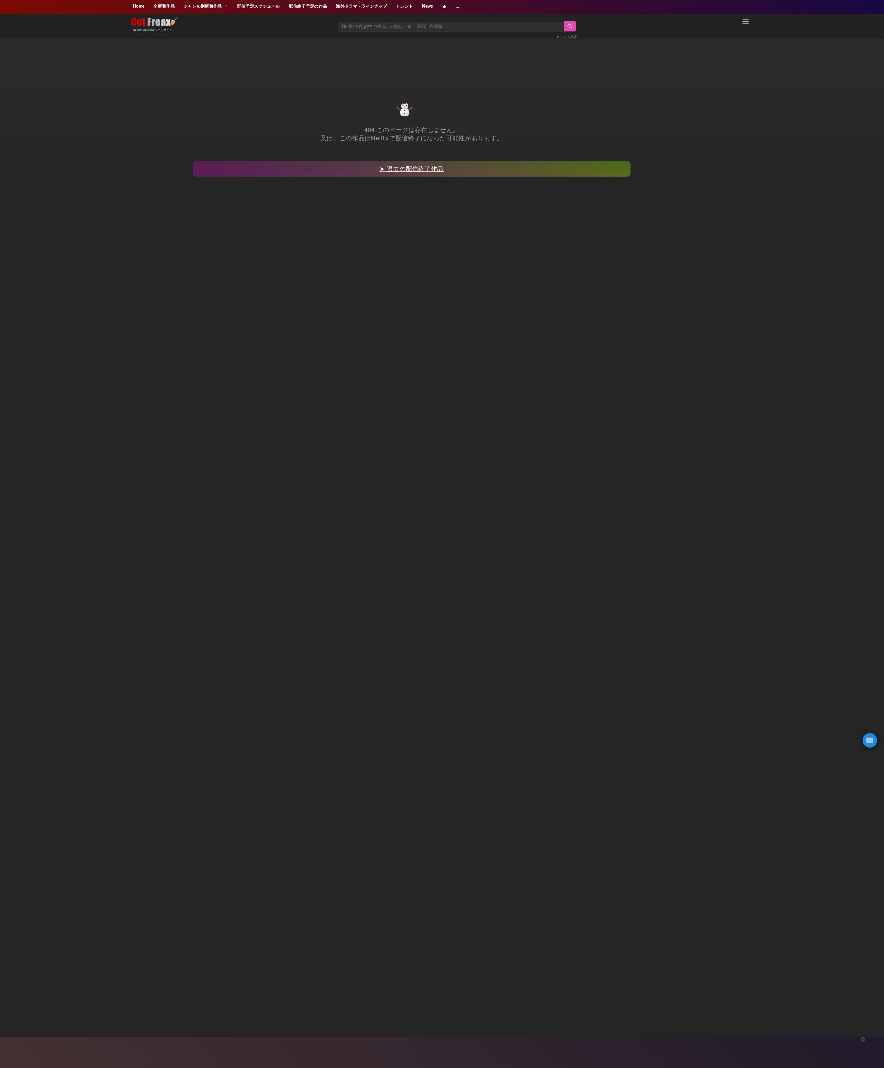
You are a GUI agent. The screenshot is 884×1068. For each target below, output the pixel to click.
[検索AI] (870, 740)
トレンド (404, 6)
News (427, 6)
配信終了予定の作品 (308, 6)
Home (138, 6)
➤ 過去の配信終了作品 (411, 168)
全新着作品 (164, 6)
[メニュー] (745, 22)
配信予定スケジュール (258, 6)
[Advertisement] (442, 61)
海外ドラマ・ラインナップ (361, 6)
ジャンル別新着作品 (203, 6)
